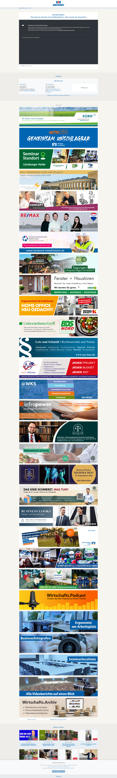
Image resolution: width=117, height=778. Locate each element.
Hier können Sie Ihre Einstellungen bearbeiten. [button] (58, 766)
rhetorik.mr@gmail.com (54, 89)
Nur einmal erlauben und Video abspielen (30, 37)
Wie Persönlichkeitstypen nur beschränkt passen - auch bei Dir (28, 744)
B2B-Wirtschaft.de (24, 8)
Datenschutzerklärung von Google (66, 30)
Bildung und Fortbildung (29, 90)
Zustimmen (61, 771)
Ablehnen (55, 771)
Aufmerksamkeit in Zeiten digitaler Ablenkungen (48, 744)
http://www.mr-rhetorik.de (54, 90)
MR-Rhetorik (58, 81)
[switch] (23, 25)
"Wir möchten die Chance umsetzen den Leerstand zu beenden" (68, 745)
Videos (30, 8)
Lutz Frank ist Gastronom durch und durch (88, 744)
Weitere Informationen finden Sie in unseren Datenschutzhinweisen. (58, 768)
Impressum (48, 92)
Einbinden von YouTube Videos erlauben (38, 25)
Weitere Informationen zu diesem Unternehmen (58, 95)
